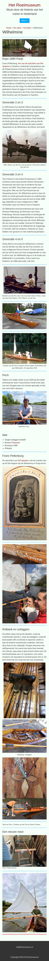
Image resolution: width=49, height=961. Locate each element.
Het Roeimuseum (24, 5)
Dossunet (16, 443)
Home (8, 28)
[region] (24, 280)
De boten (27, 28)
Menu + (24, 21)
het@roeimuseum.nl (24, 947)
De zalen (17, 28)
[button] (6, 280)
